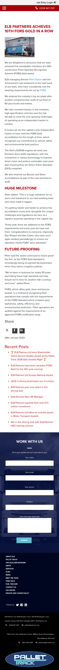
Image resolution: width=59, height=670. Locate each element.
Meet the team (12, 578)
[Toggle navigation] (4, 8)
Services (10, 569)
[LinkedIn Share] (22, 331)
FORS (43, 90)
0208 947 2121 (46, 8)
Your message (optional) (29, 516)
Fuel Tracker (12, 584)
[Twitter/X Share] (7, 331)
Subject (29, 502)
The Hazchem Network (16, 563)
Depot (8, 566)
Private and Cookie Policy (17, 593)
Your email (29, 472)
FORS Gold (10, 581)
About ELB (10, 557)
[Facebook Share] (15, 331)
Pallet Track (11, 560)
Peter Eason (35, 79)
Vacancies (10, 590)
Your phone (29, 487)
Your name (29, 458)
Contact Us (11, 587)
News (8, 575)
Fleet (8, 572)
